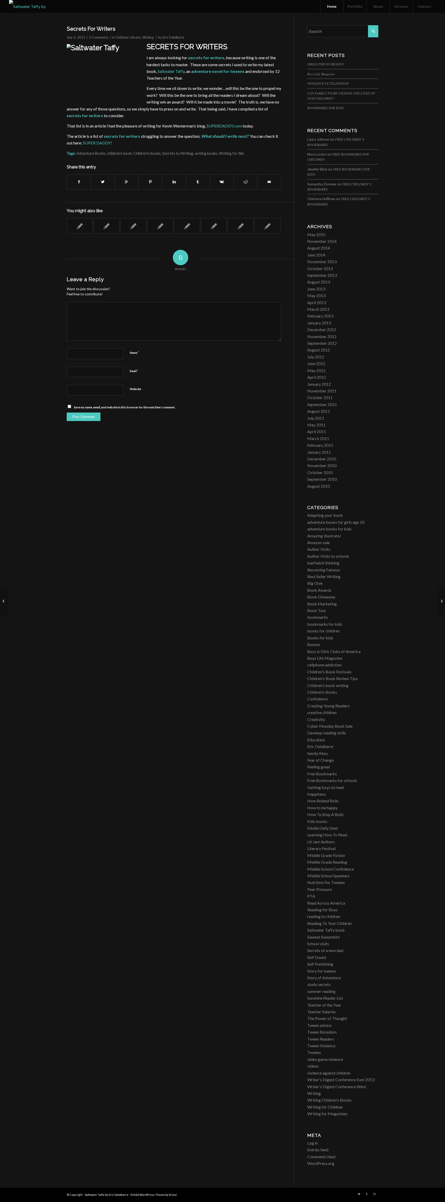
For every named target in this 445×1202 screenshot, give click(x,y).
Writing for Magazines (327, 1113)
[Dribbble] (374, 1194)
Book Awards (319, 590)
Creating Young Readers (328, 705)
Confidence (317, 698)
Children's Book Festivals (329, 671)
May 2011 (316, 424)
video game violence (325, 1059)
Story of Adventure (324, 977)
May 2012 (316, 370)
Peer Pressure (319, 889)
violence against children (328, 1072)
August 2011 (318, 411)
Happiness (316, 794)
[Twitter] (359, 1194)
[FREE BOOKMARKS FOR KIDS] (187, 226)
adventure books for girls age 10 (335, 522)
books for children (323, 630)
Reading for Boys (322, 909)
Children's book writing (327, 685)
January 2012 (319, 384)
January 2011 (319, 452)
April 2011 (316, 431)
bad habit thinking (323, 562)
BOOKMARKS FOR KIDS (325, 107)
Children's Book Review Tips (332, 678)
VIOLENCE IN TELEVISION (328, 83)
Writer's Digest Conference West (336, 1086)
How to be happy (322, 807)
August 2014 (318, 247)
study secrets (319, 984)
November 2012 (322, 336)
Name (134, 352)
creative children (322, 712)
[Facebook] (367, 1194)
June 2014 (316, 254)
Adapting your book (325, 515)
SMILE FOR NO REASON (325, 64)
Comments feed (321, 1156)
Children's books (147, 153)
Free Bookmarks (322, 773)
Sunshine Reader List (325, 997)
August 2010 (318, 486)
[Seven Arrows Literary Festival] (80, 226)
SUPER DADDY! (97, 142)
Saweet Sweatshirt (323, 936)
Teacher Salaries (321, 1011)
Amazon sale (318, 542)
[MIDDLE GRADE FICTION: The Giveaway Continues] (267, 226)
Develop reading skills (326, 732)
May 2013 (316, 295)
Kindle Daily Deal (322, 828)
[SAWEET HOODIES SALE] (133, 226)
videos (313, 1065)
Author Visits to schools (328, 556)
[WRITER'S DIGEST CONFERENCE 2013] (106, 226)
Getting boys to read (325, 787)
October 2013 (320, 268)
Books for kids (320, 637)
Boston (313, 644)
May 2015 (316, 234)
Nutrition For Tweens (326, 882)
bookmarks (317, 617)
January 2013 (319, 322)
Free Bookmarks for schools (332, 780)
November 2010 (322, 465)
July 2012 (315, 356)
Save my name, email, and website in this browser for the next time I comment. (124, 407)
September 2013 (322, 275)
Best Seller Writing (323, 576)
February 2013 (320, 315)
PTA (311, 896)
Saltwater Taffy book (326, 930)
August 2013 (318, 281)
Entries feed (317, 1149)
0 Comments (98, 37)
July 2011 (315, 418)
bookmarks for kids (324, 624)
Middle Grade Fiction (326, 855)
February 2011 (320, 445)
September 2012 (322, 343)
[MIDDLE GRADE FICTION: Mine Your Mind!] (241, 226)
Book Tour (316, 610)
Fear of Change (320, 760)
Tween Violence (321, 1045)
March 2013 (318, 309)
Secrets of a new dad (325, 950)
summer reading (321, 991)
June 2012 (316, 363)
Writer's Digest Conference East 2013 (340, 1079)
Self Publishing (320, 963)
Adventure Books (91, 153)
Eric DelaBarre (173, 37)
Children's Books (128, 37)
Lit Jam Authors (321, 841)
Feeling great (318, 766)
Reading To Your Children (329, 923)
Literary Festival (321, 848)
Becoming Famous (323, 569)
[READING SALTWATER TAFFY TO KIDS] (214, 226)
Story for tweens (321, 970)
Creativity (316, 719)
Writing (147, 37)
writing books (206, 153)
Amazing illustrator (324, 535)
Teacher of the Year (324, 1004)
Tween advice (319, 1025)
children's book (119, 153)
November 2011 (322, 390)
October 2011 (320, 397)
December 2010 (321, 458)
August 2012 (318, 349)
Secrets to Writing (177, 153)
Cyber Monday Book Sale (330, 726)
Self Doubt (316, 957)
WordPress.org (320, 1163)
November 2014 (322, 241)
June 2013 (316, 288)
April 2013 (316, 302)
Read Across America (326, 902)
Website (135, 389)
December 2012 (321, 329)
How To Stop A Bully (325, 814)
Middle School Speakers (328, 875)
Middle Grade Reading (327, 862)
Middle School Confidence (330, 868)
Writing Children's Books (329, 1099)
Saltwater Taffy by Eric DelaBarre (107, 1194)
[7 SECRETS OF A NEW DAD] (4, 601)
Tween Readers (320, 1038)
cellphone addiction (324, 664)
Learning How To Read (327, 834)
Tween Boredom (322, 1031)
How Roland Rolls (323, 800)
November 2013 (322, 261)
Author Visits (318, 549)
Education (316, 739)
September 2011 (322, 404)
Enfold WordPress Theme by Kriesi (154, 1194)
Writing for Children (325, 1106)
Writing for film (231, 153)
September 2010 (322, 479)
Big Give (314, 583)
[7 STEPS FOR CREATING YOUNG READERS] (160, 226)
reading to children (323, 916)
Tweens (314, 1052)
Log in (312, 1142)
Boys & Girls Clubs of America (334, 651)
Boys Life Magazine (321, 73)
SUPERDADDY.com (224, 125)
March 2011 (318, 438)
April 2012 (316, 377)
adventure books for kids (329, 528)
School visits (318, 943)
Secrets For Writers (91, 28)
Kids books (317, 821)
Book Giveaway (321, 596)
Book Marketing (322, 603)
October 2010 (320, 472)
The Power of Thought (327, 1018)
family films (317, 753)
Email (134, 371)
